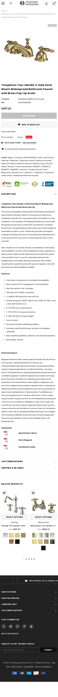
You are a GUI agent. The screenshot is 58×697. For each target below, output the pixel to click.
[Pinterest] (24, 626)
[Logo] (29, 3)
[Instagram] (17, 626)
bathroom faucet (27, 160)
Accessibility (28, 666)
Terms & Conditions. (43, 666)
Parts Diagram (25, 440)
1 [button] (23, 559)
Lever (45, 169)
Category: (5, 99)
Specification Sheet (28, 433)
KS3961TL (36, 166)
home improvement (23, 166)
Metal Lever (5, 172)
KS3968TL (15, 169)
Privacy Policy (16, 666)
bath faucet (48, 157)
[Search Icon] (10, 3)
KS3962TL (46, 166)
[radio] (5, 535)
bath (40, 157)
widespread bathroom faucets (25, 175)
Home (3, 11)
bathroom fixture (8, 163)
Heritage (14, 522)
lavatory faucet (35, 169)
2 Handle (18, 157)
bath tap (4, 160)
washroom (48, 172)
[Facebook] (3, 626)
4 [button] (31, 559)
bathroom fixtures (24, 163)
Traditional (38, 172)
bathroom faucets (43, 160)
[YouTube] (31, 626)
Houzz (20, 137)
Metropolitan (43, 522)
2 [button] (26, 559)
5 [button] (34, 559)
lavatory (23, 169)
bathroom (14, 160)
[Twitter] (10, 626)
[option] (29, 49)
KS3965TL (5, 169)
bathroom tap (38, 163)
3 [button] (29, 559)
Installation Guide (27, 447)
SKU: (3, 102)
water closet (6, 175)
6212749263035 (30, 157)
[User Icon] (46, 3)
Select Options (14, 517)
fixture (3, 166)
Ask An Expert (30, 143)
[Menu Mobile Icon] (3, 3)
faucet (48, 163)
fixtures (11, 166)
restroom (28, 172)
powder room (17, 172)
